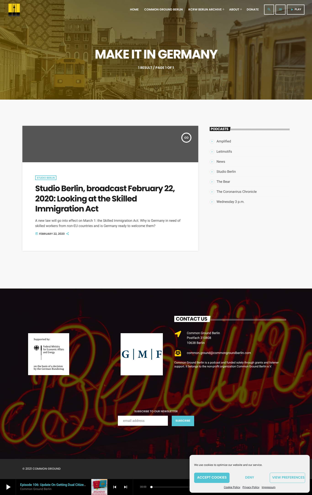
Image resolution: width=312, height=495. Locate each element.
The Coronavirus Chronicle (237, 192)
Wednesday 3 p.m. (230, 202)
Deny (249, 477)
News (221, 162)
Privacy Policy (251, 487)
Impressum (268, 487)
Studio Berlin (46, 178)
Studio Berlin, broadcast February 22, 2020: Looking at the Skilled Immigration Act (105, 198)
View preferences (288, 477)
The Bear (223, 182)
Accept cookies (212, 477)
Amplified (224, 141)
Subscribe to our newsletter (156, 411)
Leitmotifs (224, 152)
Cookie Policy (232, 487)
